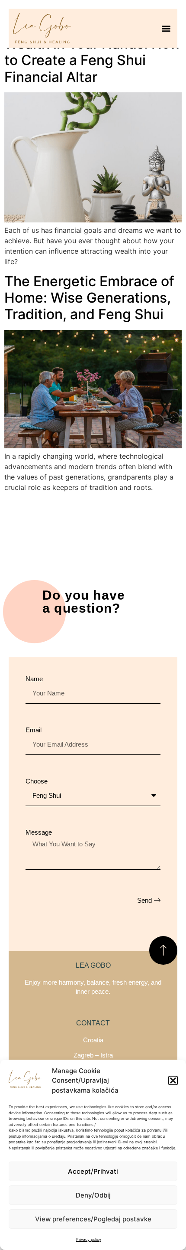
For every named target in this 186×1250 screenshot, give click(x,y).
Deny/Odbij (93, 1195)
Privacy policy (88, 1239)
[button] (173, 1080)
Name (34, 678)
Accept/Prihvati (93, 1171)
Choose (37, 781)
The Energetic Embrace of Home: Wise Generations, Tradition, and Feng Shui (89, 298)
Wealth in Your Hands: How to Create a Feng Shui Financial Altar (92, 60)
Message (39, 832)
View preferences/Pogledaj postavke (93, 1219)
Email (34, 730)
